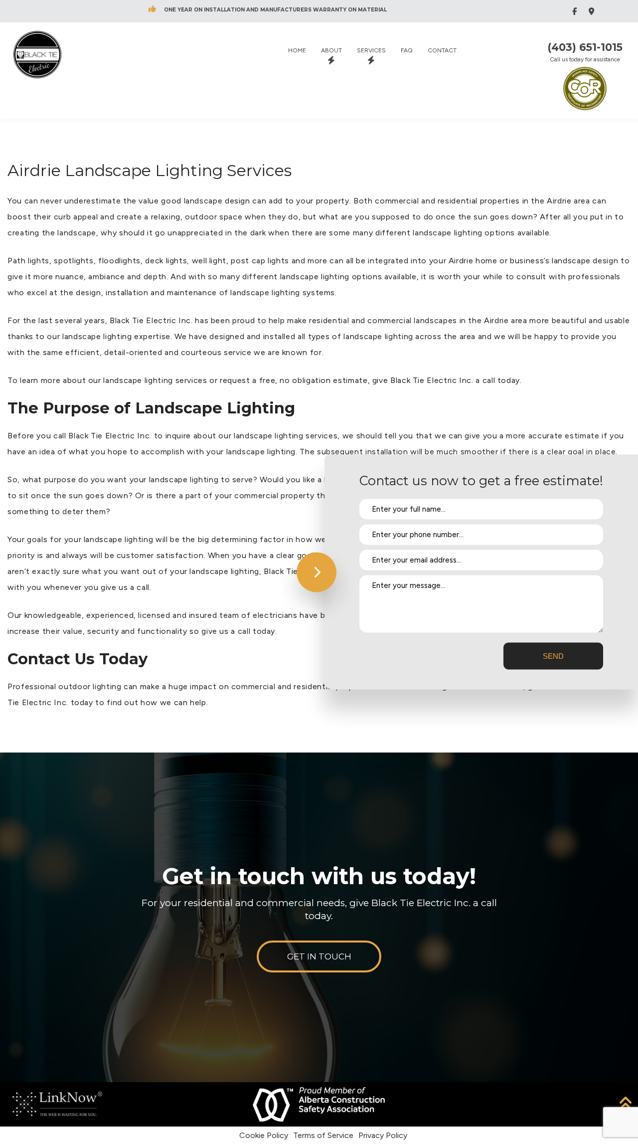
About (331, 50)
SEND (553, 656)
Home (297, 50)
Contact (442, 50)
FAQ (407, 50)
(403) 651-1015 (585, 47)
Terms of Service (323, 1135)
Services (371, 50)
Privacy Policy (382, 1135)
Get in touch (319, 956)
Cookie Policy (263, 1135)
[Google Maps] (593, 11)
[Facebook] (576, 11)
